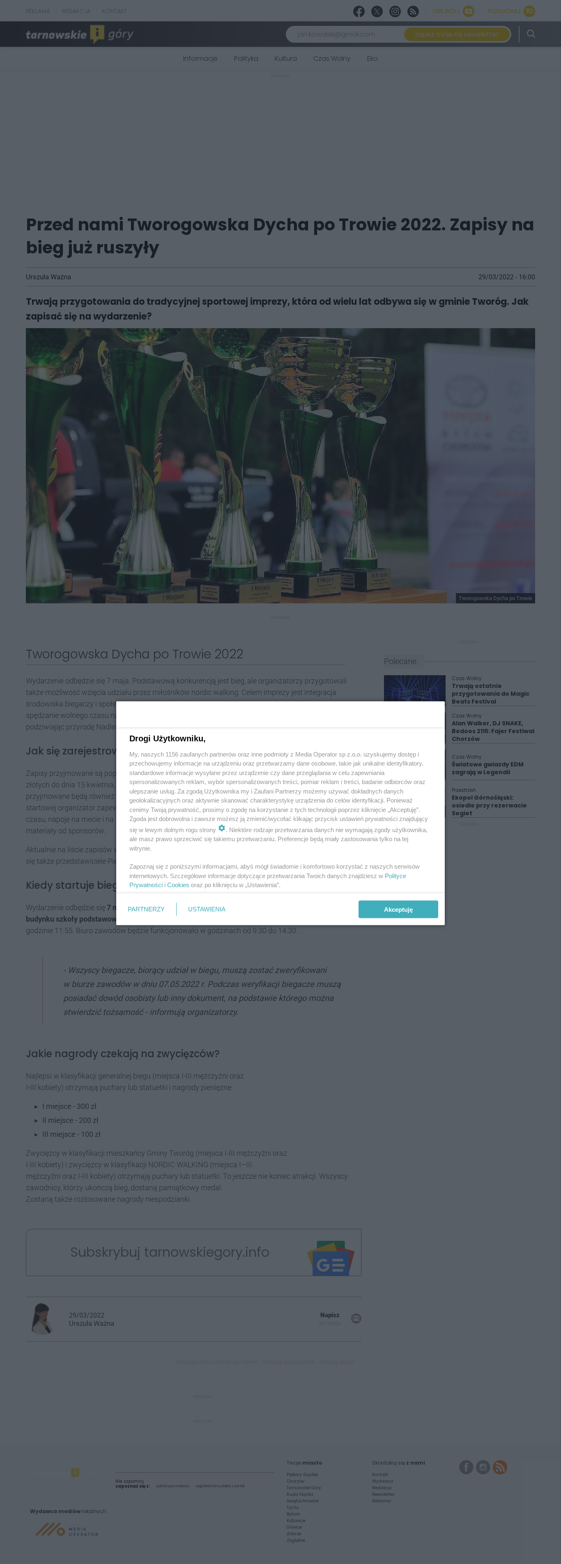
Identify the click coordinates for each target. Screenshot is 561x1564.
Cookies (178, 884)
